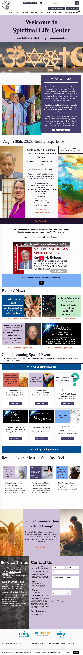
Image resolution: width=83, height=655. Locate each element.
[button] (17, 12)
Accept (76, 652)
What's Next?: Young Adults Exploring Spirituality (67, 395)
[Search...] (77, 3)
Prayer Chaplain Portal (67, 643)
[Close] (81, 652)
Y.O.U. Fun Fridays (67, 431)
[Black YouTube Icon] (41, 3)
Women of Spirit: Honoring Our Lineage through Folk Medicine (15, 391)
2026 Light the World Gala (41, 428)
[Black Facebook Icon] (45, 3)
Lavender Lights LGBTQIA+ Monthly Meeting (41, 391)
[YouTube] (41, 282)
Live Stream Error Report (52, 643)
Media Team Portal (37, 643)
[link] (78, 11)
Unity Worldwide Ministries (64, 116)
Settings (68, 652)
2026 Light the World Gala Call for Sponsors (15, 428)
